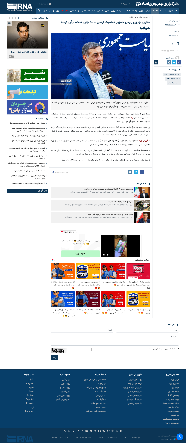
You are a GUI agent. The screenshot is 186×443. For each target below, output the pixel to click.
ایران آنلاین (65, 391)
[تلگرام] (121, 431)
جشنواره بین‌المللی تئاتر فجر (96, 411)
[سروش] (91, 431)
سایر (45, 11)
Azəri (31, 391)
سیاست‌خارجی (116, 11)
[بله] (104, 431)
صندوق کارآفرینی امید (171, 74)
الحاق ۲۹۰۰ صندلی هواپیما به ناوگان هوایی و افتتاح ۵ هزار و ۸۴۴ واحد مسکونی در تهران (26, 164)
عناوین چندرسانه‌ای (135, 403)
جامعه (134, 11)
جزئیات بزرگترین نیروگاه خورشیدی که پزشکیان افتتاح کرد (28, 142)
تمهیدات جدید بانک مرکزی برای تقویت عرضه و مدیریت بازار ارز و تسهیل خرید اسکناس (28, 129)
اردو (32, 407)
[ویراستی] (86, 431)
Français (29, 411)
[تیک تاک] (78, 431)
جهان (141, 11)
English (29, 383)
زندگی (51, 11)
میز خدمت (175, 415)
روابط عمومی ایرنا (172, 399)
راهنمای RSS (173, 395)
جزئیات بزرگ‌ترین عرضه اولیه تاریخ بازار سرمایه (28, 135)
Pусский (29, 403)
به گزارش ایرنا (144, 140)
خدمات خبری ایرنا (172, 423)
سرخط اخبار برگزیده (135, 383)
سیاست (163, 11)
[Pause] (104, 254)
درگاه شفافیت (173, 407)
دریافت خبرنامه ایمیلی (170, 419)
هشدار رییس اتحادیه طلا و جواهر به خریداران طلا (27, 123)
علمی (107, 11)
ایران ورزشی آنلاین (63, 399)
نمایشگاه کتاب (100, 391)
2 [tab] (15, 18)
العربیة (31, 387)
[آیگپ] (99, 431)
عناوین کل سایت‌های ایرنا (132, 387)
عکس (83, 11)
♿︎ (180, 436)
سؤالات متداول (173, 391)
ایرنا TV (64, 11)
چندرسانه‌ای (74, 11)
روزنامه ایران (65, 383)
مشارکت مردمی (173, 411)
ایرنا (157, 4)
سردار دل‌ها (101, 383)
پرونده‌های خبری (135, 379)
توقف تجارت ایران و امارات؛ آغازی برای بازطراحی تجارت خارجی (27, 177)
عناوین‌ (170, 11)
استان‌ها (91, 11)
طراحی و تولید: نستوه (167, 439)
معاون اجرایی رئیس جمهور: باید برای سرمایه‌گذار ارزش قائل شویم (110, 214)
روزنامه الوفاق (65, 387)
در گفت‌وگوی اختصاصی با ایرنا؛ (139, 17)
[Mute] (107, 254)
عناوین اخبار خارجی (135, 395)
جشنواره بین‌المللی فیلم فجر (96, 387)
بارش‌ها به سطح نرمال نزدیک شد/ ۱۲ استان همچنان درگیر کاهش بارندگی (26, 149)
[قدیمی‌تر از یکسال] (142, 192)
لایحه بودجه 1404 (172, 78)
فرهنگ (127, 11)
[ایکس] (117, 431)
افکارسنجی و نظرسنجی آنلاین (95, 379)
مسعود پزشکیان (173, 83)
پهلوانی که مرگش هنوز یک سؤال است (28, 52)
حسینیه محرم (101, 407)
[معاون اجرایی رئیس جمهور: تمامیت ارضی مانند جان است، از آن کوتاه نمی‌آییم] (100, 66)
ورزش (147, 11)
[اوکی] (73, 431)
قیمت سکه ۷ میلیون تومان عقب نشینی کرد (29, 171)
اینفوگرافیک (101, 399)
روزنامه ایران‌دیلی (63, 395)
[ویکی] (69, 431)
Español (29, 399)
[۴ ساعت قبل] (27, 35)
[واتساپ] (65, 431)
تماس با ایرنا (174, 383)
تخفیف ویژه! (80, 253)
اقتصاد (155, 11)
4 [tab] (9, 18)
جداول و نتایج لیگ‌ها (98, 403)
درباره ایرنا (175, 379)
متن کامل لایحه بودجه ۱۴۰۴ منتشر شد (120, 201)
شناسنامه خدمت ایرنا (171, 403)
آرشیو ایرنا (175, 387)
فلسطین (100, 11)
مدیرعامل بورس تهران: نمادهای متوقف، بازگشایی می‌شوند (27, 157)
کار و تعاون (172, 35)
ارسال (55, 357)
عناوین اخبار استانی (135, 391)
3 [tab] (12, 18)
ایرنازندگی (66, 379)
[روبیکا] (112, 431)
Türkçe (30, 395)
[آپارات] (108, 431)
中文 (31, 379)
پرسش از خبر (101, 395)
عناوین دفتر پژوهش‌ (134, 399)
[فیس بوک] (82, 431)
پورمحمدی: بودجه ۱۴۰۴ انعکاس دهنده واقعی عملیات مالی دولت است (108, 189)
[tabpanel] (27, 40)
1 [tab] (18, 18)
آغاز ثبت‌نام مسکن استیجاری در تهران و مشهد (28, 183)
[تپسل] (62, 232)
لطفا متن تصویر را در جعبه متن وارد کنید (164, 349)
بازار (57, 11)
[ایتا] (95, 431)
